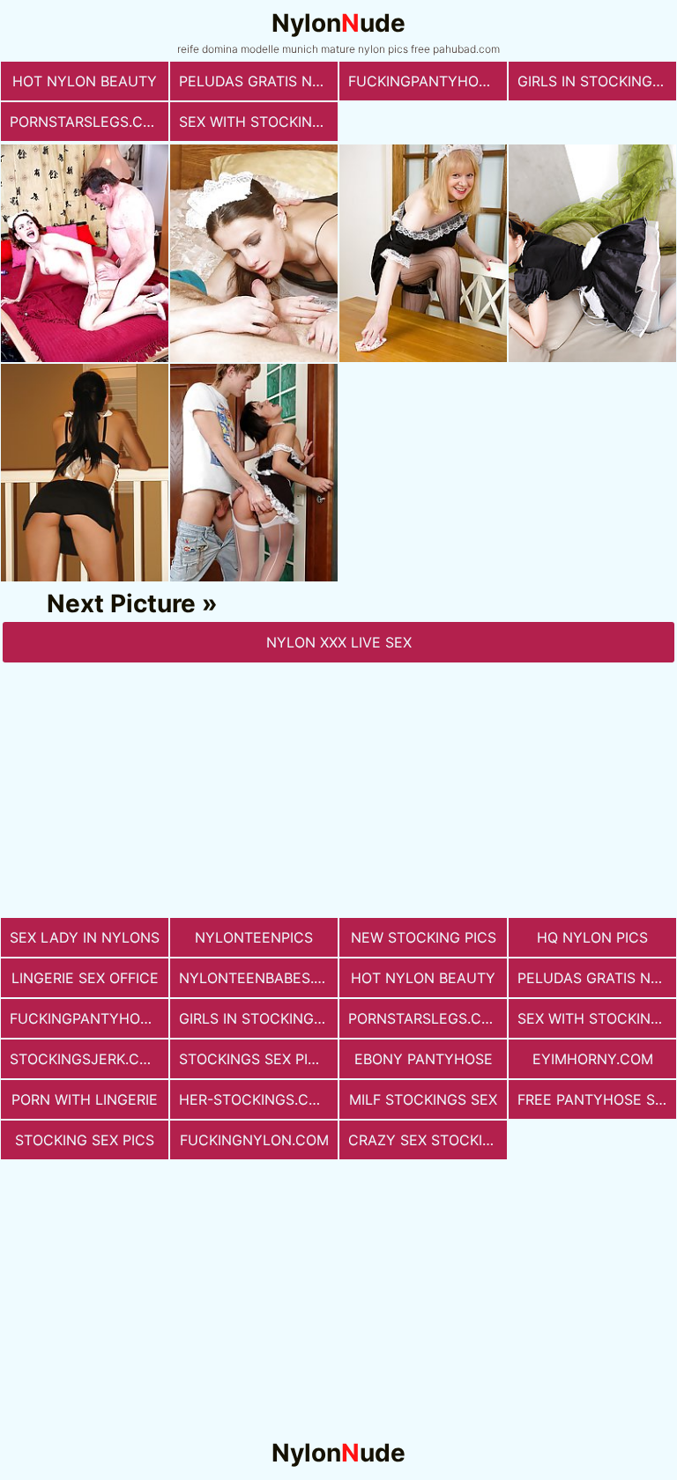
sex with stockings (255, 121)
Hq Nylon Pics (592, 937)
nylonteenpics (254, 937)
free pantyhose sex (595, 1099)
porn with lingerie (84, 1099)
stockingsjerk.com (86, 1059)
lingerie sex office (85, 978)
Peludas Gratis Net (254, 81)
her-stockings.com (255, 1099)
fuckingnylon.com (254, 1140)
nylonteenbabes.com (258, 978)
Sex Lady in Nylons (85, 937)
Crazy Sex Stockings (427, 1140)
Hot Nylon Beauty (84, 81)
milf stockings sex (423, 1099)
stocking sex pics (84, 1140)
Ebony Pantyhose (423, 1059)
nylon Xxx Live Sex (339, 642)
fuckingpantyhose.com (427, 81)
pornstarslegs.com (88, 121)
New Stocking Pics (423, 937)
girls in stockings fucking (596, 81)
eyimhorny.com (592, 1059)
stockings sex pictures (258, 1059)
